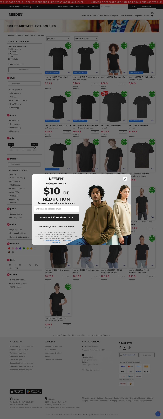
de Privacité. (56, 242)
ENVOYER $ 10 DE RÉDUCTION (56, 217)
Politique (68, 240)
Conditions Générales (52, 240)
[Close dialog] (125, 179)
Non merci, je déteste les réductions (56, 226)
